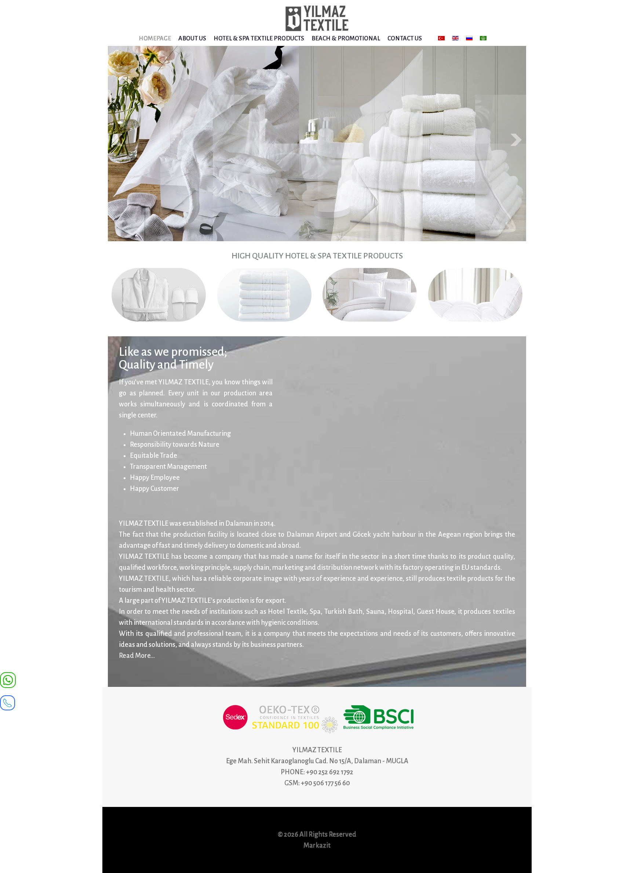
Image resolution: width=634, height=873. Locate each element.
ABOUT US (192, 38)
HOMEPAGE (155, 38)
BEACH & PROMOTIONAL (345, 38)
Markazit (317, 845)
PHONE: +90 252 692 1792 (317, 772)
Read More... (137, 655)
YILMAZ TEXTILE (317, 750)
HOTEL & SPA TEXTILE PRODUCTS (259, 38)
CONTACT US (404, 38)
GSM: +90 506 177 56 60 (317, 783)
